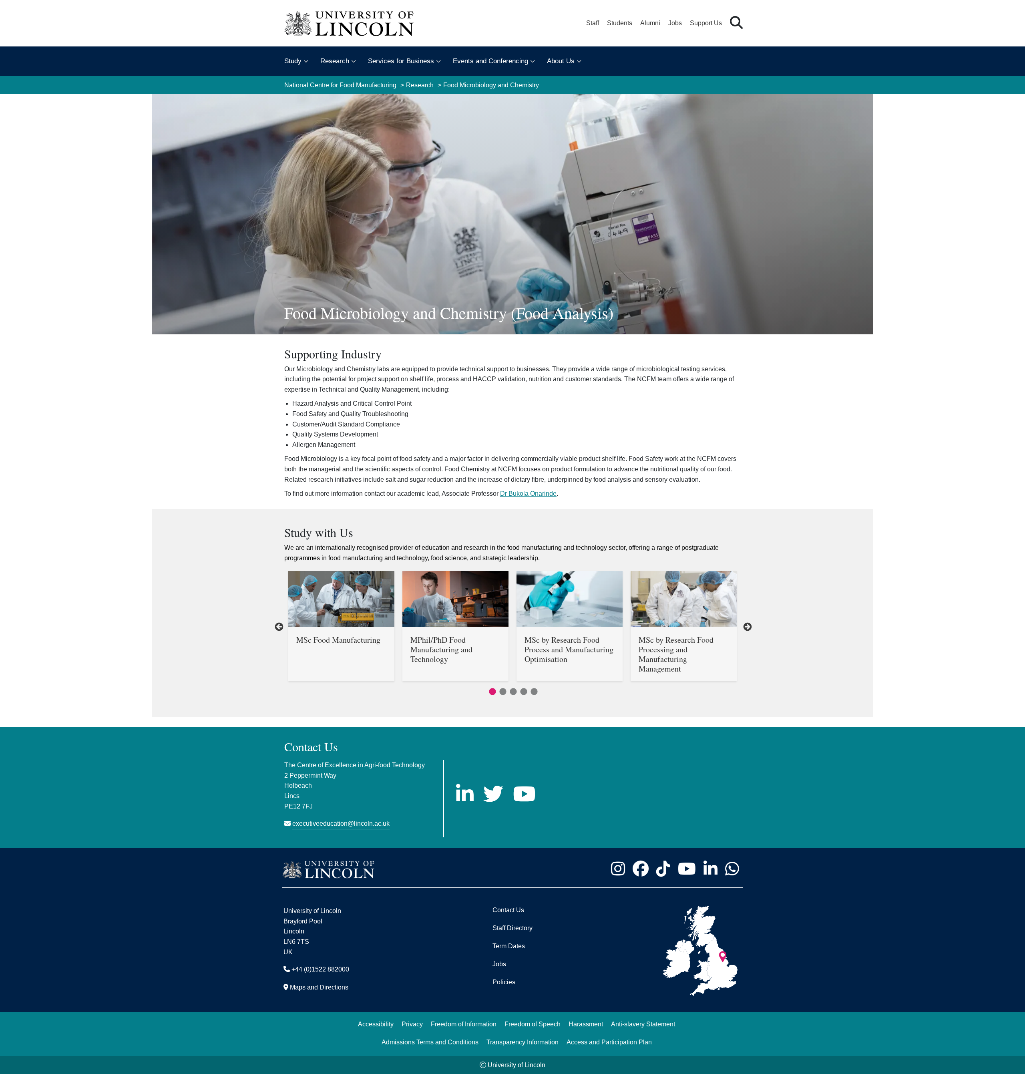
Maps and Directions (319, 987)
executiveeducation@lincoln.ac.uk (341, 823)
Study (292, 61)
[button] (736, 23)
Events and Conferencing (490, 61)
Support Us (706, 23)
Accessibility (376, 1024)
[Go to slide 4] (522, 690)
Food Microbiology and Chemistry (491, 85)
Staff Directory (512, 928)
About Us (561, 61)
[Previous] (278, 626)
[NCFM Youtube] (524, 793)
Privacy (412, 1024)
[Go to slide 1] (491, 690)
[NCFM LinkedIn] (465, 793)
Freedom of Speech (532, 1024)
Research (334, 61)
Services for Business (401, 61)
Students (619, 23)
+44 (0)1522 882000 (320, 969)
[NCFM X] (493, 793)
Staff (592, 23)
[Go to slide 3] (512, 690)
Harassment (586, 1024)
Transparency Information (522, 1042)
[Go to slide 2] (501, 690)
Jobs (675, 23)
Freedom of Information (463, 1024)
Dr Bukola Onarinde (528, 493)
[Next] (747, 626)
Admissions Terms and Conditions (430, 1042)
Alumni (650, 23)
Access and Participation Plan (609, 1042)
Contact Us (508, 910)
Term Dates (508, 946)
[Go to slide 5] (533, 690)
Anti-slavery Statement (643, 1024)
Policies (503, 982)
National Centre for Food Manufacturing (340, 85)
